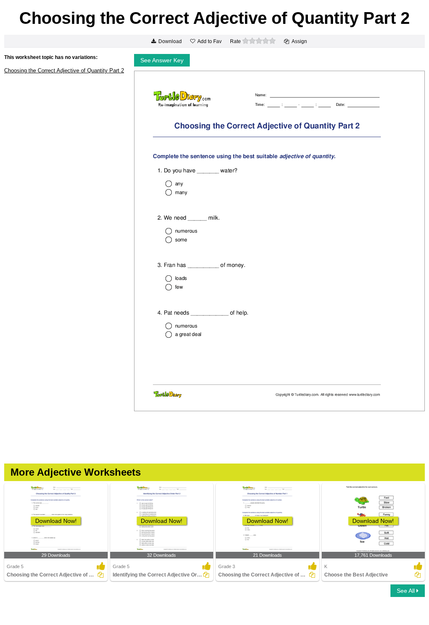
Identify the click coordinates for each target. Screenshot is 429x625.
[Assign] (100, 575)
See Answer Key (161, 60)
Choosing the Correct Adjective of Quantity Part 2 (64, 70)
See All (406, 590)
